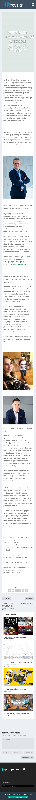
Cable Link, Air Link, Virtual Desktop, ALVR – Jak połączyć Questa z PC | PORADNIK (17, 688)
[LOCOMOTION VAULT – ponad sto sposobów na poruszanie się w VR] (18, 651)
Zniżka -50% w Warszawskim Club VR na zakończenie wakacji (16, 637)
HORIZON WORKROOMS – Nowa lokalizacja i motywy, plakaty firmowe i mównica (17, 714)
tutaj (30, 794)
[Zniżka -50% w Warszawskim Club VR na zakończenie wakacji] (18, 626)
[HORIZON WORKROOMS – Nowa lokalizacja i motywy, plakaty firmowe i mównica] (18, 702)
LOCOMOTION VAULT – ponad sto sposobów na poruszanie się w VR (18, 663)
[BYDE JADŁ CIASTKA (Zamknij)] (34, 796)
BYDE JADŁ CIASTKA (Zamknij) (18, 797)
